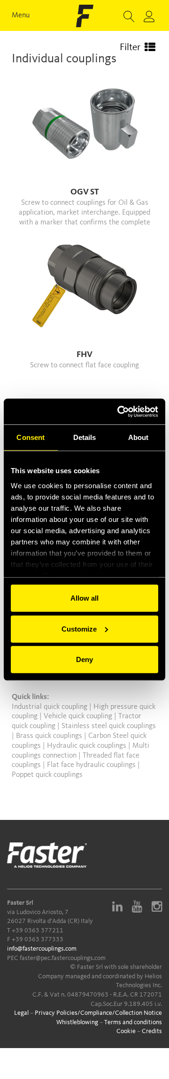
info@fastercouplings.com (42, 948)
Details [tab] (84, 437)
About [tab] (138, 437)
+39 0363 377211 (37, 930)
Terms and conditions (133, 1022)
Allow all (84, 598)
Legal (21, 1013)
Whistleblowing (77, 1022)
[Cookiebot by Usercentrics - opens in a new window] (119, 411)
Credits (152, 1031)
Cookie (126, 1031)
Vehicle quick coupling (79, 716)
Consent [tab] (30, 437)
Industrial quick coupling (49, 707)
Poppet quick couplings (47, 775)
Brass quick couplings (50, 736)
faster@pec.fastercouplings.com (63, 958)
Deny (84, 659)
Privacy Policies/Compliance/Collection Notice (98, 1013)
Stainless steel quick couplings (108, 726)
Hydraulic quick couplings (87, 746)
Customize (79, 629)
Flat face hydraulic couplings (92, 765)
